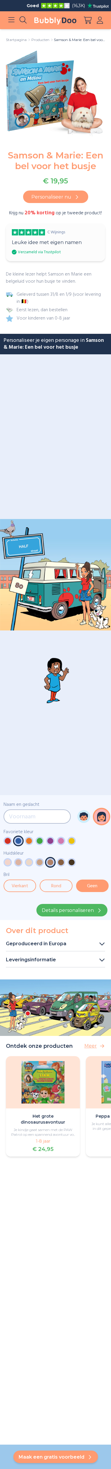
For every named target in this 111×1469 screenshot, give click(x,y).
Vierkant (20, 886)
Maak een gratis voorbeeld (51, 1457)
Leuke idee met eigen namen (47, 242)
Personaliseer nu (51, 197)
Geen (92, 886)
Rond (56, 886)
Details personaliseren (68, 910)
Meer (90, 1046)
